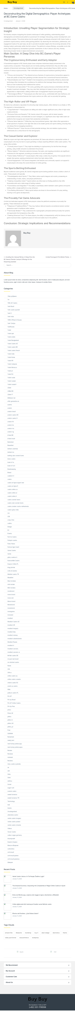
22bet (9, 387)
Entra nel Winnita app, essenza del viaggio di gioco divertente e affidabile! (35, 895)
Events (10, 533)
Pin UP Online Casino (14, 703)
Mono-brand (11, 601)
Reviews (10, 760)
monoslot (10, 615)
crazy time (11, 520)
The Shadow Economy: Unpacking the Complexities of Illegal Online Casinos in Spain (38, 885)
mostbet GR (11, 625)
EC (8, 530)
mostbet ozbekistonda (15, 638)
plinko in (10, 720)
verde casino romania (14, 825)
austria (10, 404)
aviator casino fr (13, 418)
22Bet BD (10, 391)
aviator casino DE (13, 415)
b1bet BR (10, 435)
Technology (11, 801)
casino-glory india (13, 510)
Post (9, 730)
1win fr (10, 313)
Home (5, 8)
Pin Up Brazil (11, 699)
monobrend (11, 608)
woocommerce (24, 937)
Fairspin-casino (12, 540)
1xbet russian (12, 381)
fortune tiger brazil (13, 547)
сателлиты (11, 849)
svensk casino (12, 791)
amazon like (8, 933)
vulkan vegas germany (15, 835)
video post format (10, 937)
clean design (45, 933)
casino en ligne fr (13, 486)
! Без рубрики (12, 296)
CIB (9, 516)
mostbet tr (11, 645)
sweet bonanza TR (13, 798)
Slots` (9, 777)
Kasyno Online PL (13, 564)
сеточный (11, 852)
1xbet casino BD (13, 347)
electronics (56, 933)
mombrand (11, 591)
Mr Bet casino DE (13, 655)
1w (8, 299)
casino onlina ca (12, 489)
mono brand (11, 594)
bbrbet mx (11, 452)
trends (10, 808)
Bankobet (11, 442)
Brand (9, 472)
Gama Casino (12, 550)
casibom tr (11, 476)
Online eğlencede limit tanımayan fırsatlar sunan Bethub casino (31, 904)
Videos (10, 828)
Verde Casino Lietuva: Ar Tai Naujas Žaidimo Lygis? (28, 876)
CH (8, 513)
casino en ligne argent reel (16, 482)
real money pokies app (15, 743)
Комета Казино (12, 842)
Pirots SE (10, 713)
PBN (9, 689)
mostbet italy (12, 632)
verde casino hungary (14, 818)
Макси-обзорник (13, 845)
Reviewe (10, 754)
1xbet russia (11, 377)
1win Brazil (11, 306)
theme (65, 933)
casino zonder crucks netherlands (18, 506)
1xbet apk (11, 333)
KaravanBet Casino (13, 560)
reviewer (10, 757)
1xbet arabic (11, 337)
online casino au (12, 676)
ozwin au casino (12, 686)
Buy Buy (26, 233)
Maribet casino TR (13, 574)
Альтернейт (11, 838)
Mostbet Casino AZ (13, 621)
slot (9, 771)
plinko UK (10, 723)
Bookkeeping (12, 469)
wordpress (35, 937)
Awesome (19, 933)
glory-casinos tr (12, 557)
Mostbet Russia (12, 642)
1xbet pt (10, 371)
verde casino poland (14, 821)
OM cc (10, 672)
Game (9, 554)
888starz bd (11, 398)
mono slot (11, 598)
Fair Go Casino (12, 537)
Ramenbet (11, 737)
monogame (11, 611)
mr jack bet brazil (13, 659)
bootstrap (28, 933)
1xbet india (11, 354)
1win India (11, 316)
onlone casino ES (13, 682)
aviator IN (11, 421)
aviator (10, 408)
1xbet (9, 330)
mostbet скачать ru (14, 652)
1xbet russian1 (12, 384)
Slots (9, 774)
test (9, 805)
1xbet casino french (14, 350)
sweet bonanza (12, 794)
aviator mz (11, 428)
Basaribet (10, 445)
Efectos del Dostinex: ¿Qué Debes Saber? (25, 913)
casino (10, 479)
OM (9, 669)
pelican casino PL (13, 693)
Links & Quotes (12, 571)
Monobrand (11, 604)
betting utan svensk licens (16, 455)
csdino (10, 523)
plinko (9, 716)
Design (10, 527)
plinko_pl (10, 727)
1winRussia (11, 327)
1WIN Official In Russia (15, 320)
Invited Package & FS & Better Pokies (58, 257)
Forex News (11, 543)
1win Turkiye (11, 323)
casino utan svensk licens (15, 503)
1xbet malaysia (12, 364)
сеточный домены (14, 859)
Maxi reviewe (12, 581)
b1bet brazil (11, 438)
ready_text (11, 740)
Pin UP (10, 696)
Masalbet (10, 577)
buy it (36, 933)
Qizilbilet (10, 733)
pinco (9, 710)
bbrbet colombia (13, 449)
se (8, 767)
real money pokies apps (15, 747)
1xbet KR (10, 360)
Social (9, 784)
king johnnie (11, 567)
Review (10, 750)
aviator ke (11, 425)
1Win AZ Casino (12, 303)
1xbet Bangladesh (13, 340)
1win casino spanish (14, 310)
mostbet (10, 618)
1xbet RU (10, 374)
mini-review (11, 584)
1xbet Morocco (12, 367)
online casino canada (14, 679)
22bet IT (10, 394)
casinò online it (12, 496)
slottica (10, 781)
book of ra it (11, 465)
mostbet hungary (13, 628)
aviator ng (11, 432)
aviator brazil (12, 411)
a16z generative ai (13, 401)
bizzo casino (11, 459)
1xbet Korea (11, 357)
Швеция (10, 862)
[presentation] (70, 953)
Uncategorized (18, 8)
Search (64, 2)
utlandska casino (13, 815)
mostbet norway (13, 635)
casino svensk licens (14, 499)
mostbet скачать (13, 649)
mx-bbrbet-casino (13, 662)
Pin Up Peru (11, 706)
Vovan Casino (12, 832)
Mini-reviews (11, 588)
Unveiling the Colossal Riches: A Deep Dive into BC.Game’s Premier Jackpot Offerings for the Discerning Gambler (19, 259)
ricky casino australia (14, 764)
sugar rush (11, 788)
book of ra (11, 462)
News (9, 665)
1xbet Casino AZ (13, 343)
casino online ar (12, 493)
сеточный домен (13, 855)
